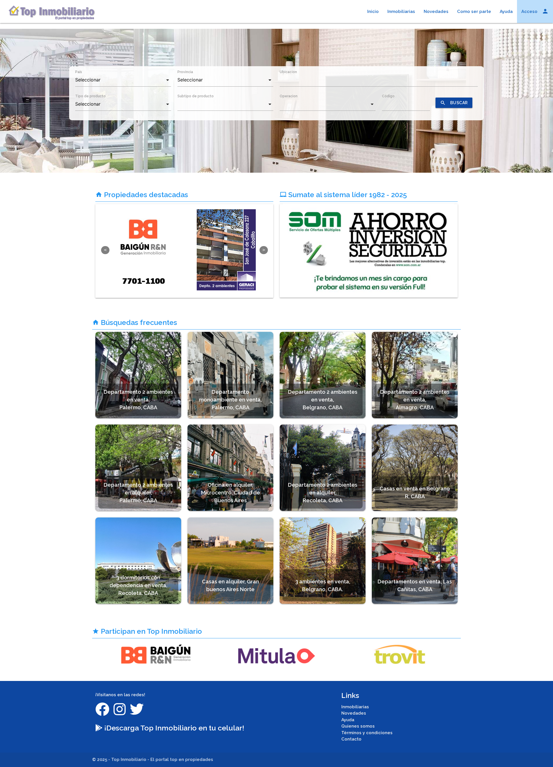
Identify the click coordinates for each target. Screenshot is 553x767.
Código (388, 96)
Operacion (289, 96)
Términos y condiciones (367, 732)
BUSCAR (454, 103)
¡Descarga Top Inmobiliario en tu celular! (173, 728)
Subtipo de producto (195, 96)
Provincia (185, 72)
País (78, 72)
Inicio (373, 11)
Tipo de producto (90, 96)
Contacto (351, 739)
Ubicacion (288, 72)
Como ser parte (474, 11)
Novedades (436, 11)
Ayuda (506, 11)
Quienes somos (358, 726)
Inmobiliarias (401, 11)
